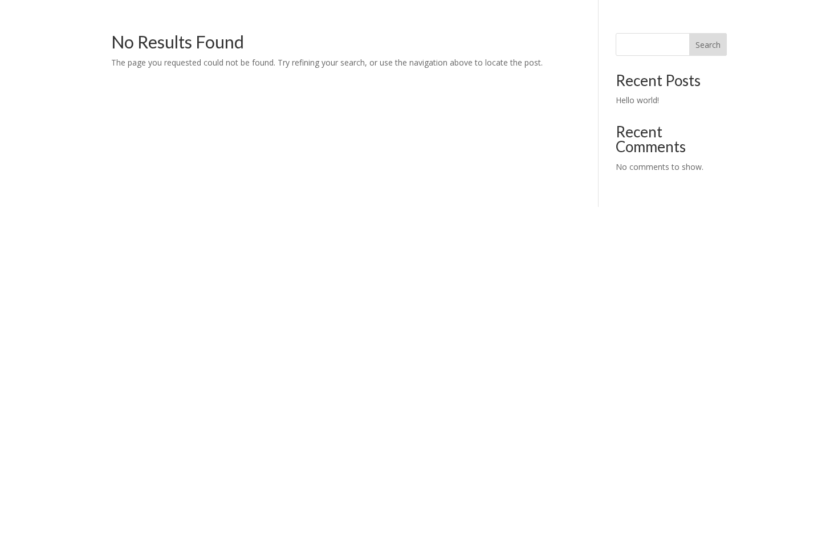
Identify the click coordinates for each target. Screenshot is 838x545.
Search (708, 44)
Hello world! (637, 100)
